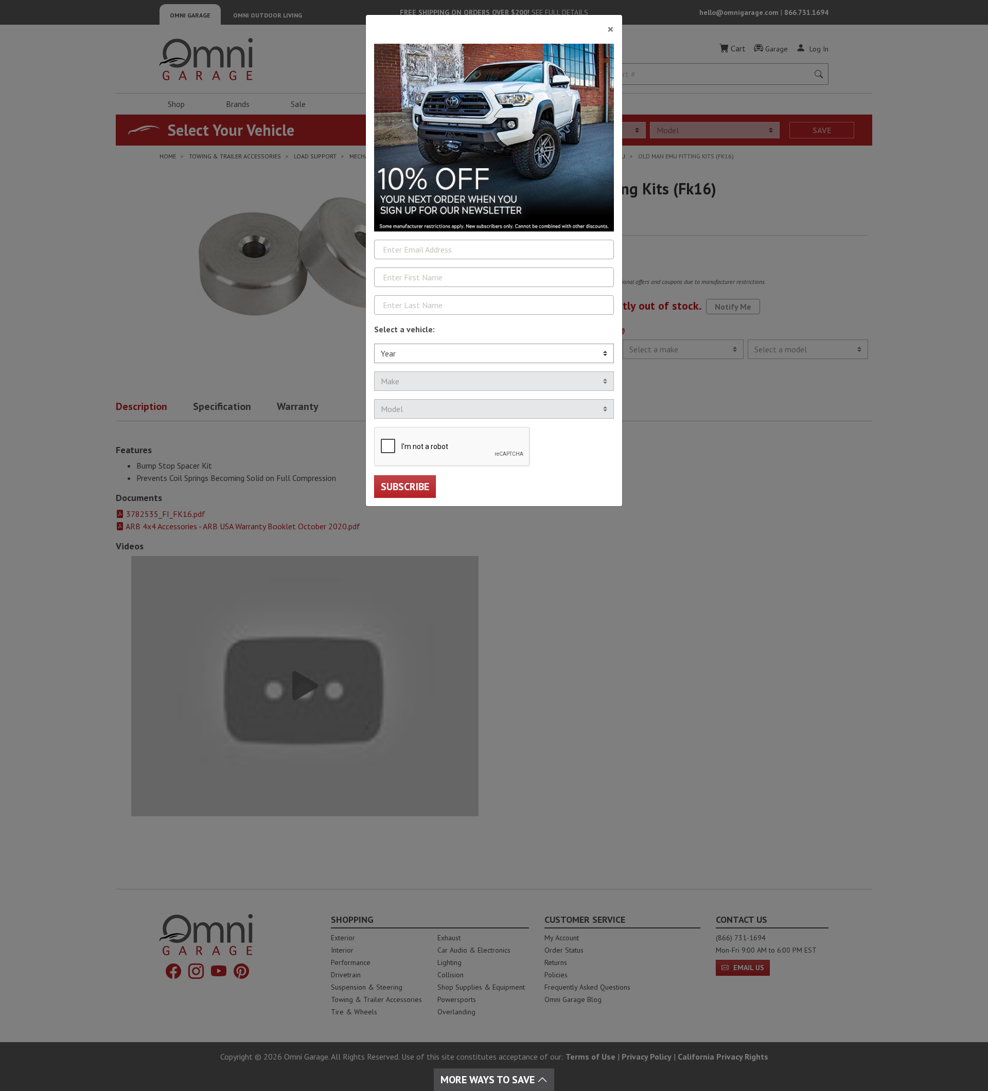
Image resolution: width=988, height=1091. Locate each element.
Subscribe (405, 486)
